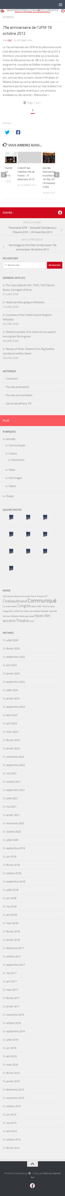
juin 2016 (11, 1048)
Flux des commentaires (19, 395)
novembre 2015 (15, 1098)
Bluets (17, 596)
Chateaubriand (15, 601)
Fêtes (12, 469)
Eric (10, 40)
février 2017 (13, 998)
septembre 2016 (15, 1031)
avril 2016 (11, 1056)
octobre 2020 (13, 831)
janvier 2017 (13, 1006)
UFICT (32, 621)
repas (31, 616)
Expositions (17, 460)
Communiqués (17, 445)
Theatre (22, 620)
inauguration (8, 611)
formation (51, 606)
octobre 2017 (13, 956)
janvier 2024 (13, 698)
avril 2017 (11, 981)
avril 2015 (11, 1131)
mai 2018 (11, 906)
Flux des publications (17, 387)
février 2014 (13, 1148)
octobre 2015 (13, 1106)
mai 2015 (11, 1123)
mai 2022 (11, 773)
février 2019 (13, 865)
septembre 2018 (15, 881)
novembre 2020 (15, 823)
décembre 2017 (15, 948)
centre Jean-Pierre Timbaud (32, 596)
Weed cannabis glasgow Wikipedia (25, 302)
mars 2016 (12, 1064)
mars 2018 (12, 923)
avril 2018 (11, 914)
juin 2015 (11, 1114)
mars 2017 (12, 989)
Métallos (14, 616)
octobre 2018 (13, 873)
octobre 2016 (13, 1023)
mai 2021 (11, 806)
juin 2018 (11, 898)
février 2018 (13, 931)
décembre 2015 (15, 1089)
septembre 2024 (15, 681)
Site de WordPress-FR (18, 403)
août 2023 (11, 715)
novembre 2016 (15, 1014)
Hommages (15, 478)
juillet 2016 (12, 1039)
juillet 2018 (12, 890)
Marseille (44, 611)
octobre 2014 (13, 1139)
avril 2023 (11, 723)
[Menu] (60, 4)
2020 (5, 596)
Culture (13, 453)
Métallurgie (23, 616)
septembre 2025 (15, 657)
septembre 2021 (15, 790)
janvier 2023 (13, 748)
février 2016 (13, 1073)
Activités (8, 17)
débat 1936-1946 (38, 606)
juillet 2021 (12, 798)
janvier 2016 (13, 1081)
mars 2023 (12, 731)
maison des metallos (31, 611)
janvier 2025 (13, 673)
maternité (53, 611)
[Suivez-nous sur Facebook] (60, 212)
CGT (46, 596)
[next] (56, 174)
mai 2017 (11, 973)
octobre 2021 (13, 781)
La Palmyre (18, 611)
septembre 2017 (15, 964)
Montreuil (7, 616)
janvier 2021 (13, 815)
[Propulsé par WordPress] (29, 1173)
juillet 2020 (12, 840)
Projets (10, 496)
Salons (12, 486)
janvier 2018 (13, 939)
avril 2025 (11, 665)
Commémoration (10, 606)
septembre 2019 (15, 848)
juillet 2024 (12, 690)
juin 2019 (11, 856)
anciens (11, 596)
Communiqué (42, 601)
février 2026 (13, 648)
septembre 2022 (15, 765)
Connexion (12, 378)
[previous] (3, 174)
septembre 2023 (15, 706)
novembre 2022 (15, 756)
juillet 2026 (12, 640)
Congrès (24, 606)
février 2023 (13, 740)
